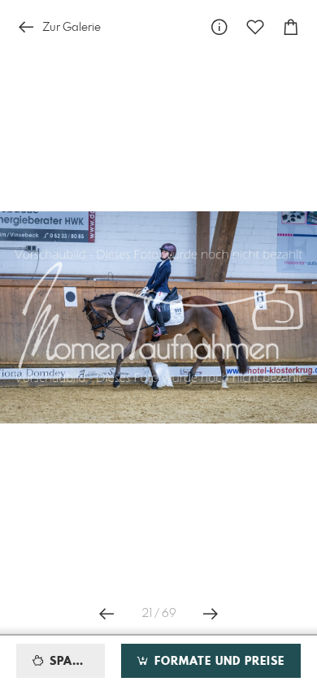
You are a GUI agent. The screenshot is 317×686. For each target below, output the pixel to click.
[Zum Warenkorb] (291, 27)
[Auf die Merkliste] (255, 27)
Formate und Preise (217, 661)
